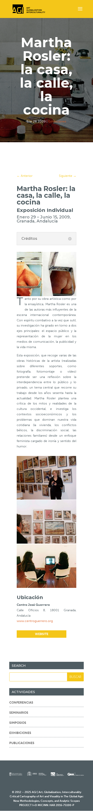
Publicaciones (21, 743)
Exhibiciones (57, 121)
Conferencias (21, 702)
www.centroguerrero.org (35, 621)
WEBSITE (41, 634)
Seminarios (18, 713)
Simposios (17, 723)
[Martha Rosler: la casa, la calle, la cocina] (46, 498)
